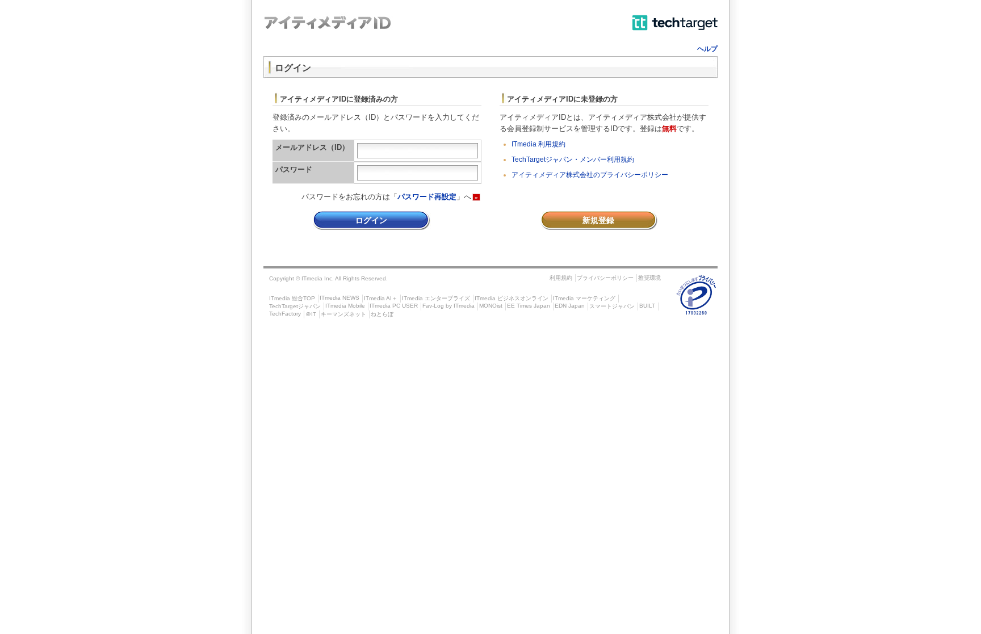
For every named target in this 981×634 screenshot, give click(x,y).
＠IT (310, 314)
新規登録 (598, 220)
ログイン (371, 220)
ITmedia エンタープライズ (436, 298)
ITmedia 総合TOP (292, 298)
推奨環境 (649, 278)
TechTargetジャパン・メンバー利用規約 (573, 159)
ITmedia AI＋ (380, 298)
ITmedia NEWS (339, 298)
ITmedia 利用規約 (538, 144)
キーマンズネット (343, 314)
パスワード (293, 169)
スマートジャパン (612, 306)
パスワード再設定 (426, 196)
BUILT (647, 306)
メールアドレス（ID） (312, 147)
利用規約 (561, 278)
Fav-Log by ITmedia (448, 306)
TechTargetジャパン (295, 306)
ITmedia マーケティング (584, 298)
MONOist (490, 306)
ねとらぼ (382, 314)
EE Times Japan (528, 306)
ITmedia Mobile (345, 306)
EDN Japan (570, 306)
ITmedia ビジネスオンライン (511, 298)
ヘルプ (707, 49)
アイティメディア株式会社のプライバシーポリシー (590, 175)
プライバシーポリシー (605, 278)
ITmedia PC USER (394, 306)
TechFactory (285, 313)
